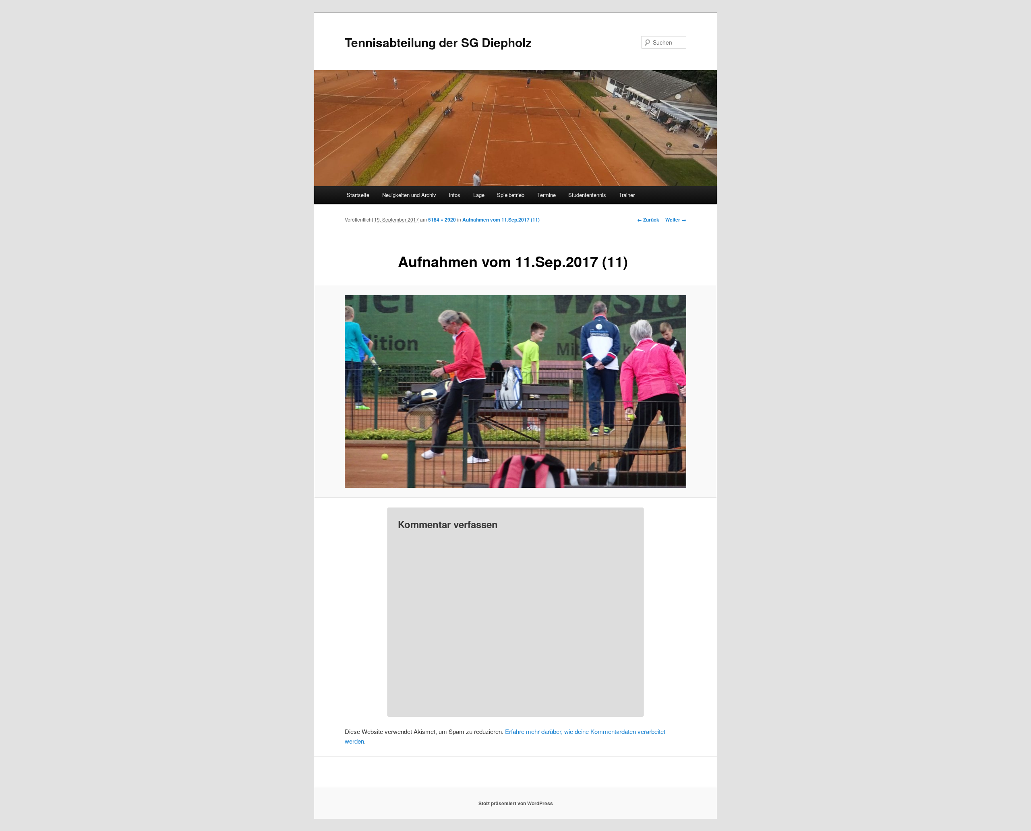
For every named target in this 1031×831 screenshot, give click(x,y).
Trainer (627, 195)
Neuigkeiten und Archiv (409, 195)
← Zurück (648, 219)
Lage (478, 195)
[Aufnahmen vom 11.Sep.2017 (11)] (515, 391)
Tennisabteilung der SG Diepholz (438, 42)
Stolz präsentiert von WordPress (515, 803)
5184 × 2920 (442, 219)
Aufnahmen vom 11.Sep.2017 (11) (501, 219)
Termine (546, 195)
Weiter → (675, 219)
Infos (454, 195)
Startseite (358, 195)
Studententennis (587, 195)
